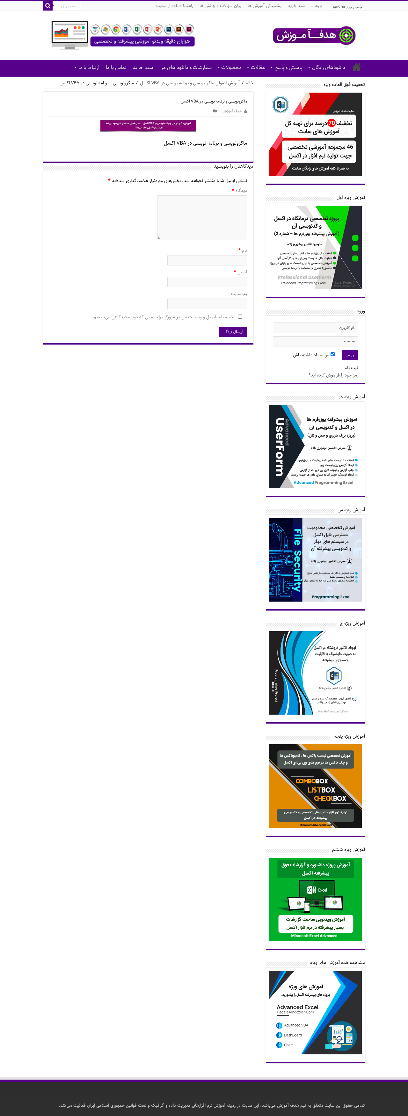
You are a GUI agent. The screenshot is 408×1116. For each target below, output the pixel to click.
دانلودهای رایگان (328, 67)
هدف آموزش (232, 111)
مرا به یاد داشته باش (312, 355)
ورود (319, 6)
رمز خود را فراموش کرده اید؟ (333, 375)
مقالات (258, 67)
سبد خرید (296, 6)
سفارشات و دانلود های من (185, 67)
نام (242, 250)
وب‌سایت (239, 294)
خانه (356, 66)
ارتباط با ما (88, 67)
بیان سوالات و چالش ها (220, 6)
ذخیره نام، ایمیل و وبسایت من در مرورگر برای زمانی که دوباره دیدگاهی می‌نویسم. (163, 317)
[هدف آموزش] (204, 35)
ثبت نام (351, 368)
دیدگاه (239, 190)
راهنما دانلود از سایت (174, 6)
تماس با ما (116, 67)
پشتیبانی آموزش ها (264, 6)
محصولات (231, 67)
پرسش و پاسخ (288, 67)
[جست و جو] (48, 6)
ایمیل (240, 272)
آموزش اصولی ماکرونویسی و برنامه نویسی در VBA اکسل (190, 83)
